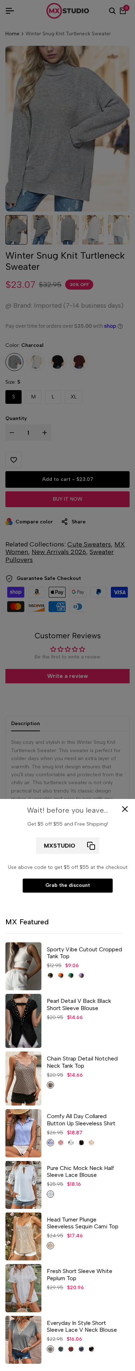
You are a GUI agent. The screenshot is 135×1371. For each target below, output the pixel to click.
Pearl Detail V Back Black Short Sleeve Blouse (79, 1004)
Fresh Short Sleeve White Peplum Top (79, 1274)
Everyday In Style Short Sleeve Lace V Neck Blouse (82, 1326)
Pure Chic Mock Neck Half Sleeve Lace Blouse (80, 1171)
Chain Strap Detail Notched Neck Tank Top (82, 1062)
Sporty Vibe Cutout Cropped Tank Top (84, 953)
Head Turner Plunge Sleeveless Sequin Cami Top (82, 1223)
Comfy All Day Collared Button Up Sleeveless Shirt (81, 1119)
